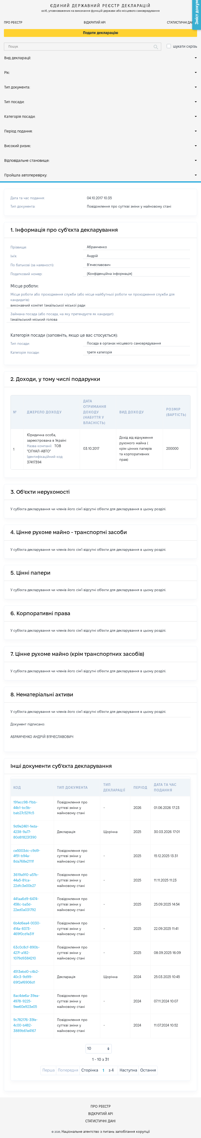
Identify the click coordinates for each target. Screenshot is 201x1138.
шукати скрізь (185, 46)
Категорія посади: (19, 116)
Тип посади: (14, 102)
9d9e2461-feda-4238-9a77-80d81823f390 (25, 831)
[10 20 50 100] (99, 1048)
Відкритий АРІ (94, 22)
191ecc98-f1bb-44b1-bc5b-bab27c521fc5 (25, 807)
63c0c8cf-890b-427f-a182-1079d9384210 (26, 952)
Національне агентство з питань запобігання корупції (106, 1131)
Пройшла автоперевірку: (25, 175)
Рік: (7, 72)
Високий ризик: (17, 146)
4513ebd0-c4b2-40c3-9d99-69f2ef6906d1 (26, 977)
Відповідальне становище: (26, 160)
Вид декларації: (17, 58)
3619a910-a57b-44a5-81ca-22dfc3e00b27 (26, 880)
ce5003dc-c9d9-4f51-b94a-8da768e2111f (26, 856)
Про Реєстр (13, 22)
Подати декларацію (100, 33)
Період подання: (18, 131)
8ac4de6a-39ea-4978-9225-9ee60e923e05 (26, 1001)
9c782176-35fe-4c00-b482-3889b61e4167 (25, 1025)
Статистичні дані (180, 22)
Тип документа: (17, 87)
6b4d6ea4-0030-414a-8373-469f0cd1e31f (27, 928)
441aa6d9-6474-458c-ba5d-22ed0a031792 (26, 904)
